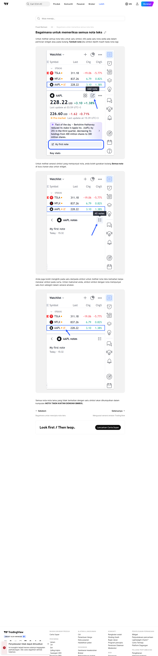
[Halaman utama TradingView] (13, 632)
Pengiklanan (137, 653)
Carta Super (54, 634)
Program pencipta (115, 643)
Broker (92, 4)
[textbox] (81, 18)
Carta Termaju (137, 643)
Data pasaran (83, 640)
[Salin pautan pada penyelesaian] (105, 32)
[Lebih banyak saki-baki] (52, 27)
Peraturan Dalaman (116, 645)
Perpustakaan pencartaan (142, 637)
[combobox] (80, 18)
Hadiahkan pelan (85, 643)
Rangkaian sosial (115, 634)
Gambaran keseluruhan (87, 650)
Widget (135, 634)
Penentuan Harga (85, 637)
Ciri (79, 634)
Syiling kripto (55, 650)
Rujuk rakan (113, 640)
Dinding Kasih (113, 637)
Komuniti (68, 4)
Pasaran (81, 4)
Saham (52, 642)
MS (130, 4)
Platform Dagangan (140, 645)
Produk (56, 4)
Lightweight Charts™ (140, 640)
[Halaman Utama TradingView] (6, 4)
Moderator (112, 648)
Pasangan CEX (55, 653)
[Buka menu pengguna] (137, 3)
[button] (62, 3)
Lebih (101, 4)
